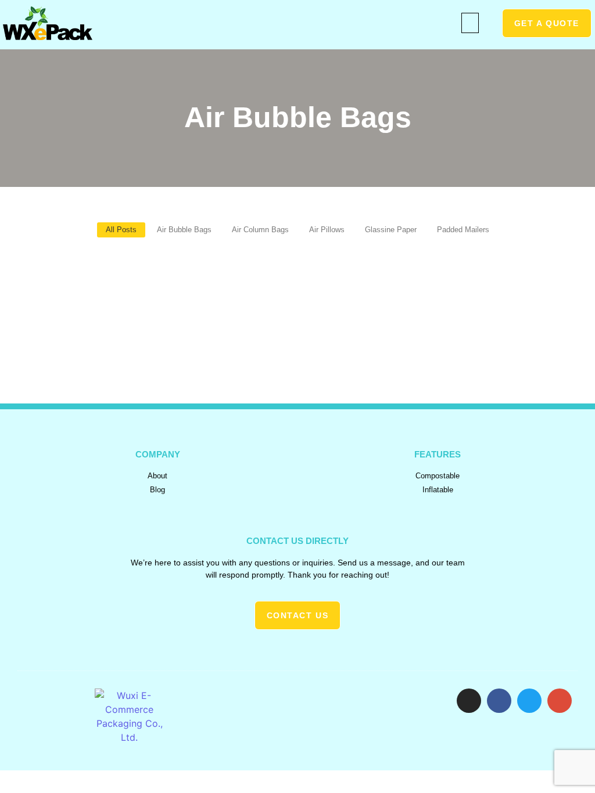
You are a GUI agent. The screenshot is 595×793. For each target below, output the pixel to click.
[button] (470, 23)
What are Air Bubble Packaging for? (122, 278)
